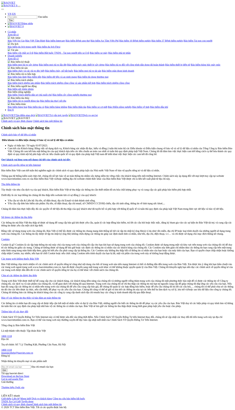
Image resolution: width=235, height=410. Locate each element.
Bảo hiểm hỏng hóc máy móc (205, 64)
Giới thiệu (6, 398)
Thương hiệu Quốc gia (12, 387)
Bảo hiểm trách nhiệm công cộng (113, 83)
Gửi (4, 370)
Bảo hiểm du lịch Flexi (48, 46)
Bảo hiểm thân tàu (77, 107)
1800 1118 (6, 336)
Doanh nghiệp (15, 55)
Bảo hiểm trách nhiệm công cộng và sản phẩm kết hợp (68, 83)
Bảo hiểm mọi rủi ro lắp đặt (53, 64)
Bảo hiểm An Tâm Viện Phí (104, 40)
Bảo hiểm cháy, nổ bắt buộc (59, 70)
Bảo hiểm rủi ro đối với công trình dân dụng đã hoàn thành (134, 64)
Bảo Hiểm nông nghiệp (120, 107)
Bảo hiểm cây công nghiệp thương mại (72, 94)
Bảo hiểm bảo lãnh (17, 77)
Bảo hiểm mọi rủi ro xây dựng (23, 64)
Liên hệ (16, 398)
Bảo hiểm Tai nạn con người (198, 40)
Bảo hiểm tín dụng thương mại (93, 77)
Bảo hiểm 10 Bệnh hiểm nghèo (135, 40)
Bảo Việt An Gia (16, 40)
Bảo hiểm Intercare (55, 40)
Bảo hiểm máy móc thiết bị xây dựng (86, 64)
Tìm (11, 20)
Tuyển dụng (27, 401)
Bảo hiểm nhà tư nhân (119, 53)
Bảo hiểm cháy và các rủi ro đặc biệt (26, 70)
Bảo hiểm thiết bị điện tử (177, 64)
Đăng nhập (27, 23)
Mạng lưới (25, 398)
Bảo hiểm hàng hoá (17, 107)
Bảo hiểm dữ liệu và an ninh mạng (59, 77)
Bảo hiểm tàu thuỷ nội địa (53, 101)
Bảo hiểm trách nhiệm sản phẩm (24, 83)
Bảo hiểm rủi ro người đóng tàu (23, 101)
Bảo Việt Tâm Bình (35, 40)
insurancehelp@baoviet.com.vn (17, 352)
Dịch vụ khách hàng (41, 398)
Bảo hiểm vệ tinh (140, 107)
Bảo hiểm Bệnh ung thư (78, 40)
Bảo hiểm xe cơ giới (97, 107)
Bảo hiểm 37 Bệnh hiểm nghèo (167, 40)
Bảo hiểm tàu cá (36, 107)
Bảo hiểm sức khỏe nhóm (21, 89)
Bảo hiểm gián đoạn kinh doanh (118, 70)
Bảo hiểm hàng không (56, 107)
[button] (15, 376)
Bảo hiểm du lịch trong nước (22, 46)
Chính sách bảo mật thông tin (47, 121)
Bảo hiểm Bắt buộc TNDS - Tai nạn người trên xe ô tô (61, 53)
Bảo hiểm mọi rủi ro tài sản (87, 70)
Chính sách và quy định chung (16, 121)
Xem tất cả (13, 34)
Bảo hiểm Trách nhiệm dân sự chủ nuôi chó (30, 94)
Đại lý (11, 109)
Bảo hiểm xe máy (99, 53)
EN (14, 13)
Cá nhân (12, 31)
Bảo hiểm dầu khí (159, 107)
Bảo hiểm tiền (34, 77)
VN (10, 13)
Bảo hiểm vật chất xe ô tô (20, 53)
